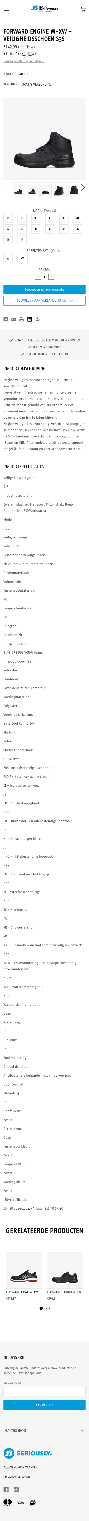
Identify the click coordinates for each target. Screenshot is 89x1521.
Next (82, 187)
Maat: (44, 210)
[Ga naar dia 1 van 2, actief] (41, 1308)
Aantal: (44, 269)
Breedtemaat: (45, 251)
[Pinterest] (37, 319)
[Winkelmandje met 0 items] (83, 9)
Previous (6, 187)
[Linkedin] (29, 319)
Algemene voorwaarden (20, 1467)
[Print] (21, 319)
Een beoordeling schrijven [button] (23, 61)
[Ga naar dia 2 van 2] (48, 1308)
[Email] (13, 319)
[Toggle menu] (6, 8)
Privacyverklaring (16, 1477)
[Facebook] (5, 319)
